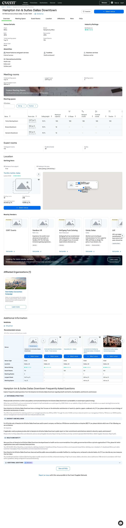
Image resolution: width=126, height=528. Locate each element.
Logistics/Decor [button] (116, 243)
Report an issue (44, 475)
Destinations (44, 3)
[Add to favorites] (39, 180)
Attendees (7, 103)
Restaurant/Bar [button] (95, 245)
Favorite (87, 11)
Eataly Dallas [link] (91, 230)
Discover (52, 3)
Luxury (60, 3)
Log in (122, 3)
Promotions (33, 3)
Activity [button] (34, 245)
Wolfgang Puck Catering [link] (68, 230)
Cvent (3, 7)
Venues (25, 3)
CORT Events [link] (11, 230)
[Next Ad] (38, 174)
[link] (16, 223)
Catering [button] (61, 245)
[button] (13, 105)
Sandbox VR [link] (37, 230)
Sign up (117, 3)
